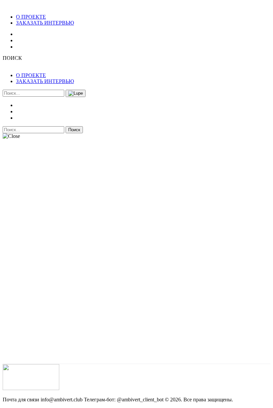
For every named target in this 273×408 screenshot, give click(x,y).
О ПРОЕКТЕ (31, 17)
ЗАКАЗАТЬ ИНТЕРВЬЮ (45, 23)
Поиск (74, 129)
